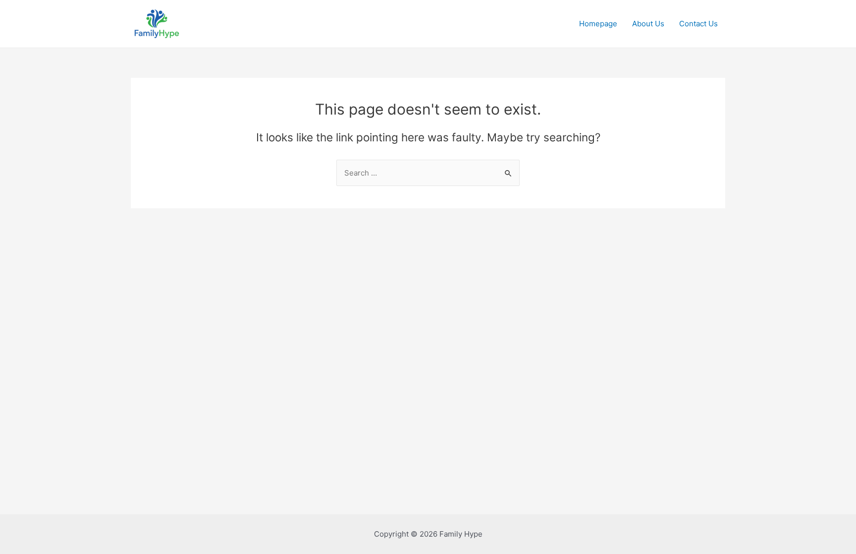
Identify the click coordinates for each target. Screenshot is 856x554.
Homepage (598, 23)
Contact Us (698, 23)
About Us (648, 23)
